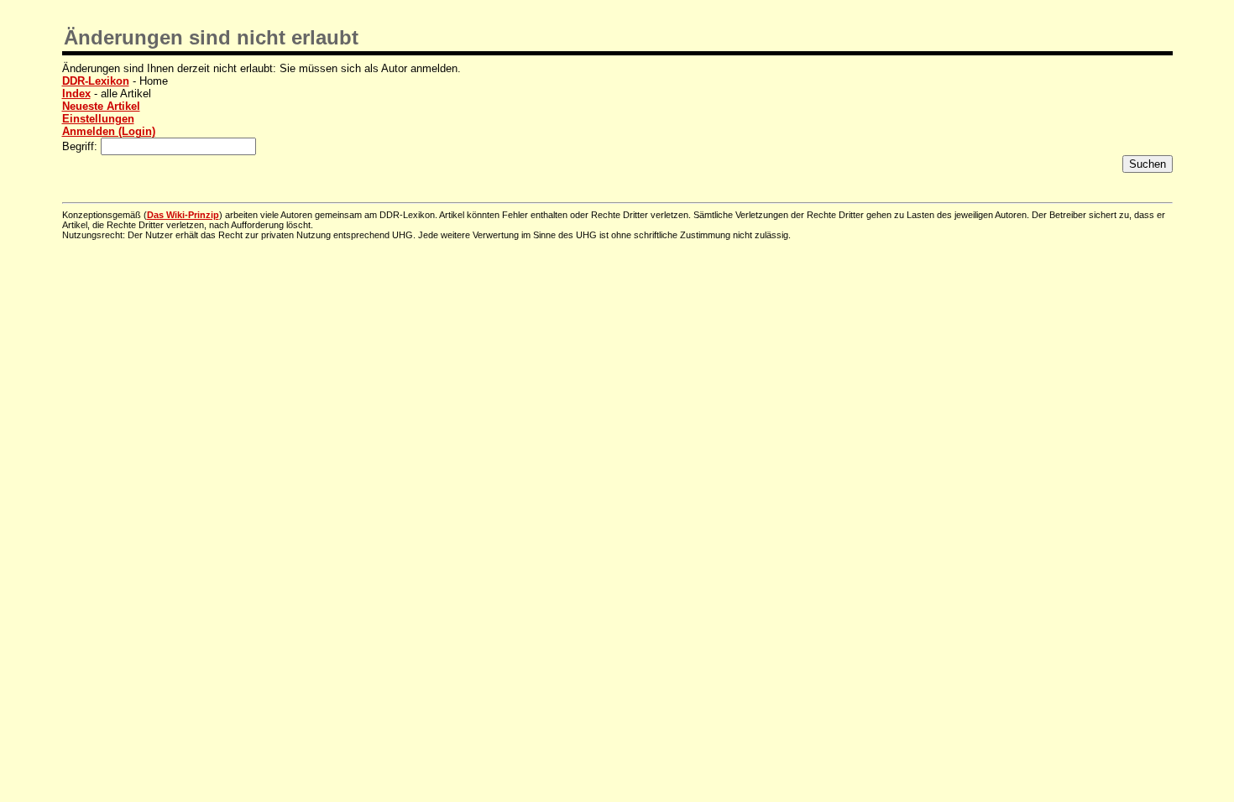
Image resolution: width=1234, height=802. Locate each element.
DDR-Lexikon (95, 81)
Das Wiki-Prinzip (183, 215)
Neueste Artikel (101, 106)
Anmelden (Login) (108, 131)
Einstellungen (98, 118)
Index (76, 93)
